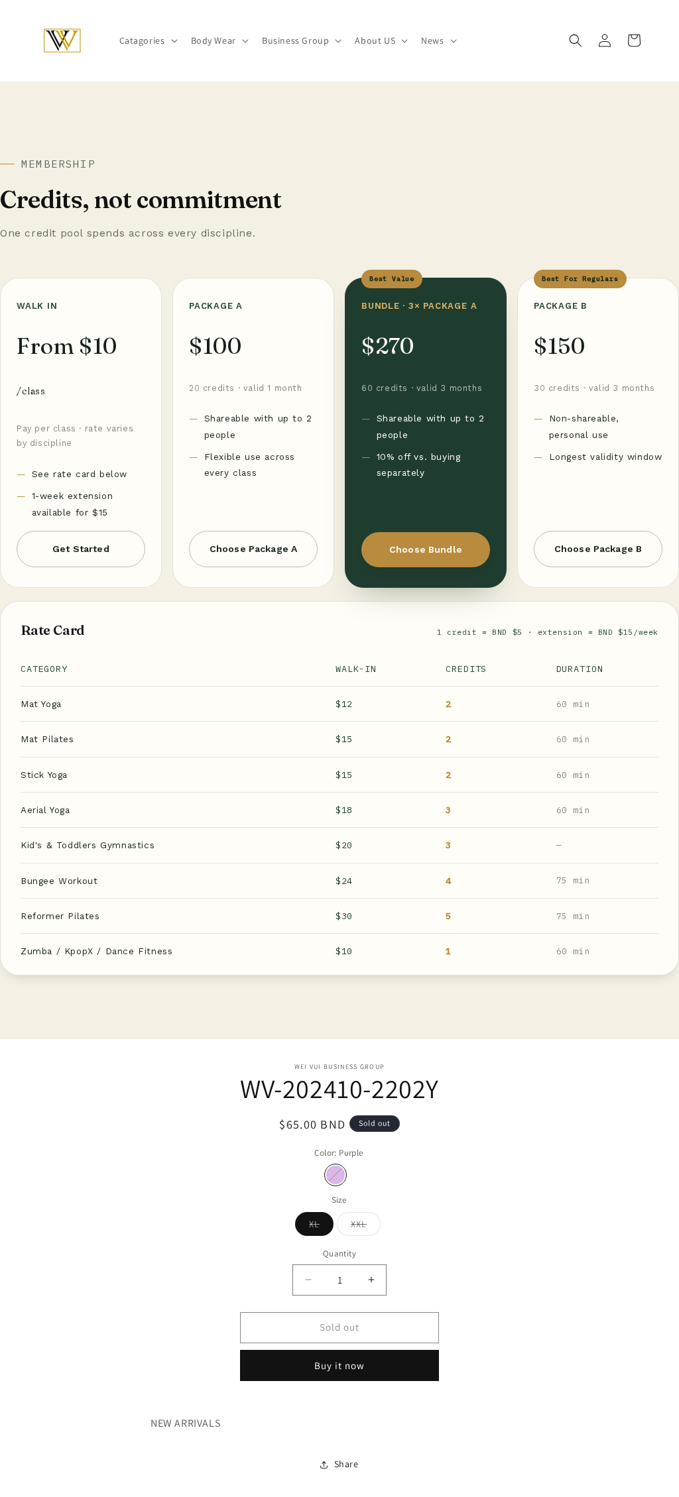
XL (321, 1226)
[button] (147, 40)
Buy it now (339, 1365)
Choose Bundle (425, 549)
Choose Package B (598, 548)
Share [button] (346, 1464)
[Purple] (335, 1175)
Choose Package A (253, 548)
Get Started (80, 548)
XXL (366, 1226)
